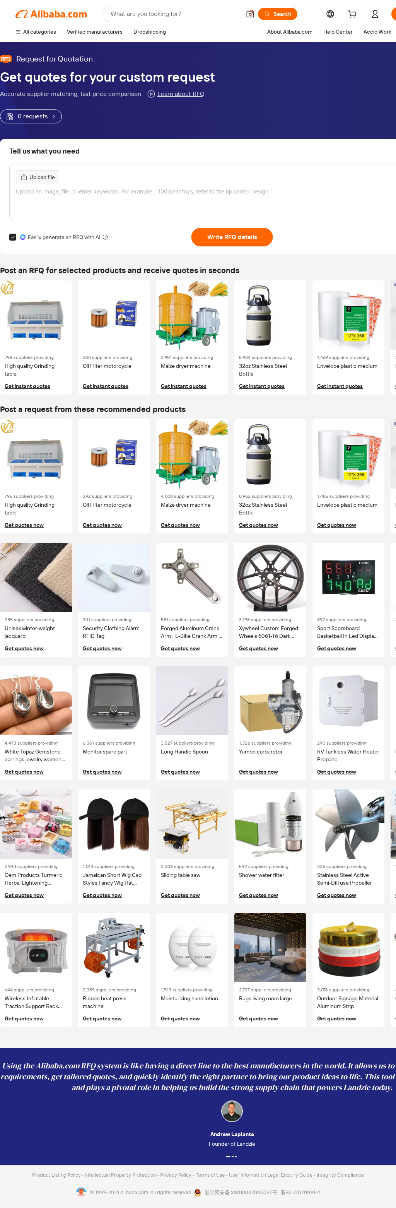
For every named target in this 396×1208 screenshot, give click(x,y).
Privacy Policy (176, 1175)
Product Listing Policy (57, 1175)
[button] (250, 14)
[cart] (354, 15)
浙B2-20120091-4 (300, 1192)
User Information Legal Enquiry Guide (270, 1175)
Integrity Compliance (340, 1175)
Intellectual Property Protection (121, 1175)
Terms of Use (211, 1175)
